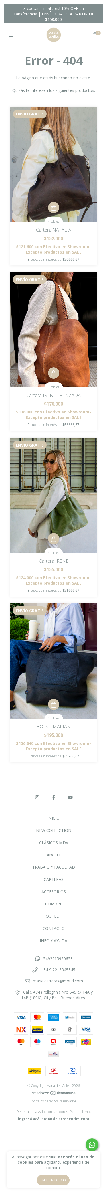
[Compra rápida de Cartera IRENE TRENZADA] (53, 373)
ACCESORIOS (53, 891)
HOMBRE (53, 904)
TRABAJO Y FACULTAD (53, 867)
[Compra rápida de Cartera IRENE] (53, 538)
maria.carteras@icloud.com (58, 981)
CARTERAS (54, 879)
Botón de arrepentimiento (65, 1118)
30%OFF (53, 855)
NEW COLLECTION (53, 830)
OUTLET (53, 916)
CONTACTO (54, 928)
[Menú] (12, 34)
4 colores (53, 222)
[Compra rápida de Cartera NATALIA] (53, 207)
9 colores (53, 553)
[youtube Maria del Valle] (70, 797)
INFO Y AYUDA (53, 940)
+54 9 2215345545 (58, 969)
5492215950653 (58, 958)
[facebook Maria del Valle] (53, 797)
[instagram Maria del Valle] (37, 797)
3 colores (53, 387)
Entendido (53, 1180)
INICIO (53, 818)
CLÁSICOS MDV (53, 842)
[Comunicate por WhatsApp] (92, 1144)
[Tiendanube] (54, 1094)
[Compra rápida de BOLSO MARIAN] (53, 704)
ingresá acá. (29, 1118)
